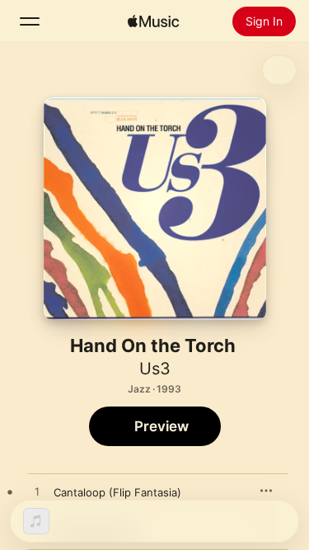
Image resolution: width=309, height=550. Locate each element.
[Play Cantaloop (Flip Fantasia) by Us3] (37, 492)
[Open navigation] (30, 21)
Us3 (155, 368)
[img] (153, 21)
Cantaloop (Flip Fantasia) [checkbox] (117, 492)
